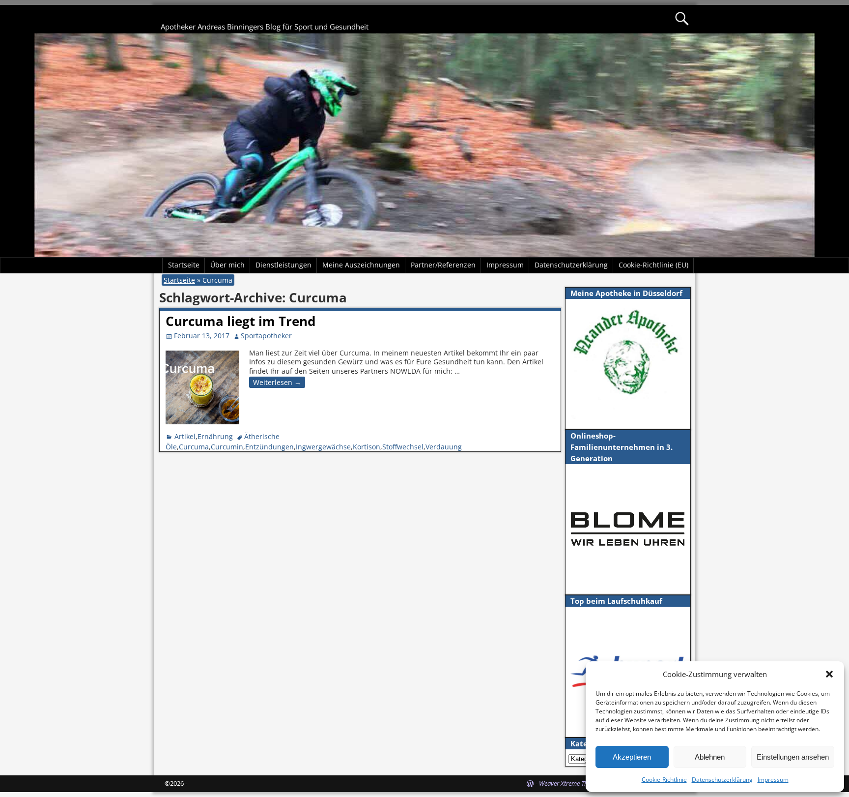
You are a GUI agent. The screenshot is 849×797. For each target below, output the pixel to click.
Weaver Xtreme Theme (569, 783)
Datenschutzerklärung (722, 779)
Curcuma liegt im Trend (240, 321)
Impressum (773, 779)
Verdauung (443, 446)
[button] (829, 674)
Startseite (183, 264)
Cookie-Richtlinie (664, 779)
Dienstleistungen (283, 264)
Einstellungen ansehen (793, 757)
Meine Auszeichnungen (361, 264)
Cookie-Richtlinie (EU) (653, 264)
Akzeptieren (632, 757)
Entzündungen (269, 446)
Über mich (227, 264)
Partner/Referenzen (443, 264)
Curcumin (227, 446)
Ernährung (215, 436)
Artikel (185, 436)
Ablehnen (710, 757)
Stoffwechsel (403, 446)
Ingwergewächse (323, 446)
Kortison (366, 446)
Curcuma (194, 446)
